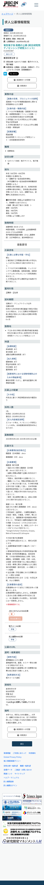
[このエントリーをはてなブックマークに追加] (5, 73)
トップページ (7, 13)
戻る (22, 743)
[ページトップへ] (38, 879)
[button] (36, 4)
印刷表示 (23, 85)
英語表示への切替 (23, 79)
